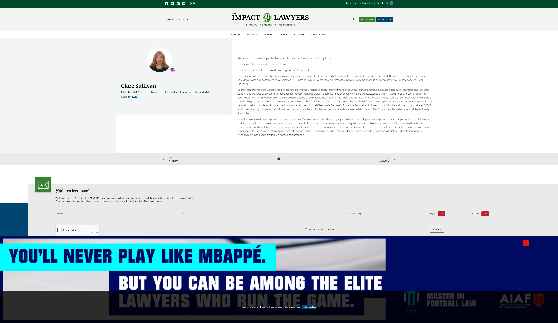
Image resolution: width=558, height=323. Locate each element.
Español (475, 213)
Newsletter (384, 19)
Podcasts (299, 34)
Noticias (235, 34)
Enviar (437, 229)
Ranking (268, 34)
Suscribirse (367, 19)
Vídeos (283, 34)
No (442, 214)
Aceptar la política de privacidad (322, 229)
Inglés (432, 213)
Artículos (252, 34)
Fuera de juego (319, 34)
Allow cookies (309, 307)
